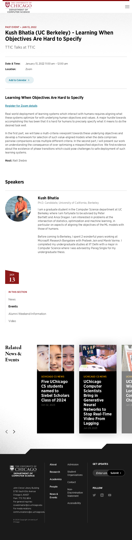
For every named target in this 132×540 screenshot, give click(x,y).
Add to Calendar (18, 80)
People (54, 486)
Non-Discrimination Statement (75, 492)
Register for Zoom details (21, 105)
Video (12, 321)
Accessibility (74, 502)
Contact (71, 482)
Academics (56, 479)
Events (13, 306)
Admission (73, 464)
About (53, 464)
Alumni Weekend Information (27, 313)
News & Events (54, 495)
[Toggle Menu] (127, 6)
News (12, 299)
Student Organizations (74, 473)
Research (55, 471)
